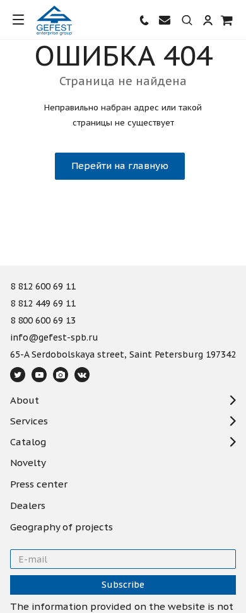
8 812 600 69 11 (43, 287)
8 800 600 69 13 (43, 321)
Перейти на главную (119, 166)
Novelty (28, 463)
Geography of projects (61, 527)
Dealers (27, 505)
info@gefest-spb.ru (54, 338)
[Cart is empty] (227, 20)
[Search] (187, 20)
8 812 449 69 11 (43, 304)
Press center (38, 484)
